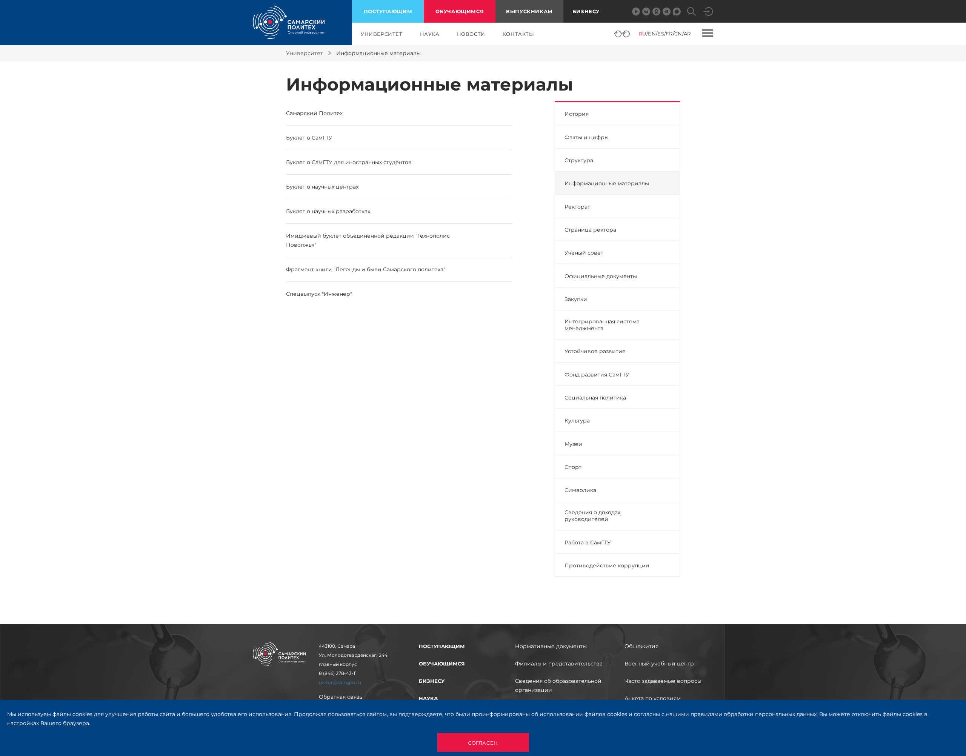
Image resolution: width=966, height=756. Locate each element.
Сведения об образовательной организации (558, 685)
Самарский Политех (314, 113)
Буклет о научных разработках (328, 211)
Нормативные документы (551, 646)
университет (382, 34)
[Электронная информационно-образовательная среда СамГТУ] (708, 11)
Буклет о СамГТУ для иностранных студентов (349, 162)
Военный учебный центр (659, 663)
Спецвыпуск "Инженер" (319, 293)
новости (471, 34)
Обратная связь (340, 696)
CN (678, 34)
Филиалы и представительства (559, 663)
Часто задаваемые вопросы (663, 681)
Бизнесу (586, 11)
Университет (304, 53)
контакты (518, 34)
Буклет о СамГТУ (309, 137)
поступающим (388, 11)
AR (687, 34)
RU (642, 34)
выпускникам (529, 11)
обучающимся (459, 11)
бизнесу (432, 681)
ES (660, 34)
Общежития (641, 646)
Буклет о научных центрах (322, 186)
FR (669, 34)
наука (430, 34)
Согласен (483, 743)
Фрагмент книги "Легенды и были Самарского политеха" (365, 269)
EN (652, 34)
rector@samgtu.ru (340, 682)
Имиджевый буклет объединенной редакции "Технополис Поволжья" (368, 240)
